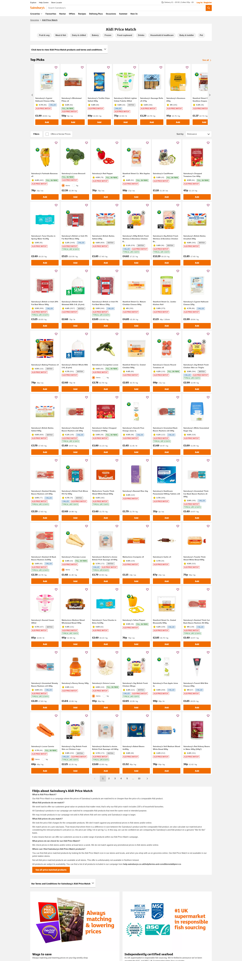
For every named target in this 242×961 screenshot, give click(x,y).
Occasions (111, 13)
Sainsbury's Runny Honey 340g (75, 683)
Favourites (51, 13)
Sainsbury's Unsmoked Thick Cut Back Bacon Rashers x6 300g (195, 494)
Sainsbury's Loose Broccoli (73, 173)
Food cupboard (124, 35)
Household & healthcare (162, 35)
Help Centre (44, 3)
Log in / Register (204, 2)
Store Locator (56, 3)
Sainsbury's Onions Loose (103, 683)
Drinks (141, 35)
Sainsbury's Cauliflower (163, 173)
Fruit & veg (44, 35)
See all (205, 60)
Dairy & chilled (79, 35)
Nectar (62, 13)
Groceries (35, 13)
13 (139, 778)
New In (134, 13)
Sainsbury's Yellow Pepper (134, 620)
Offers (72, 13)
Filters (36, 134)
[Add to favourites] (56, 67)
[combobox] (126, 8)
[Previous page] (95, 779)
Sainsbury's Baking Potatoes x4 (45, 365)
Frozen (108, 35)
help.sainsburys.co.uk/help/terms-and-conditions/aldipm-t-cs (152, 864)
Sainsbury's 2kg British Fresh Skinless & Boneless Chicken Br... (165, 238)
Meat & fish (60, 35)
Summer (123, 13)
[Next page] (147, 779)
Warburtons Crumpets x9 (133, 557)
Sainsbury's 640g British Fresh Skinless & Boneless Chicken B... (136, 238)
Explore (33, 3)
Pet (201, 35)
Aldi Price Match (49, 20)
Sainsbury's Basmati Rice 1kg (135, 491)
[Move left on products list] (32, 95)
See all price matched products (51, 869)
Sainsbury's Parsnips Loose (74, 557)
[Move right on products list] (210, 95)
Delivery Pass (96, 14)
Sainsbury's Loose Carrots (42, 746)
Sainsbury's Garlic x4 (162, 557)
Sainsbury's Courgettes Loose (105, 365)
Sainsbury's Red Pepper (102, 173)
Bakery (95, 35)
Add (47, 122)
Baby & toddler (186, 35)
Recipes (82, 13)
